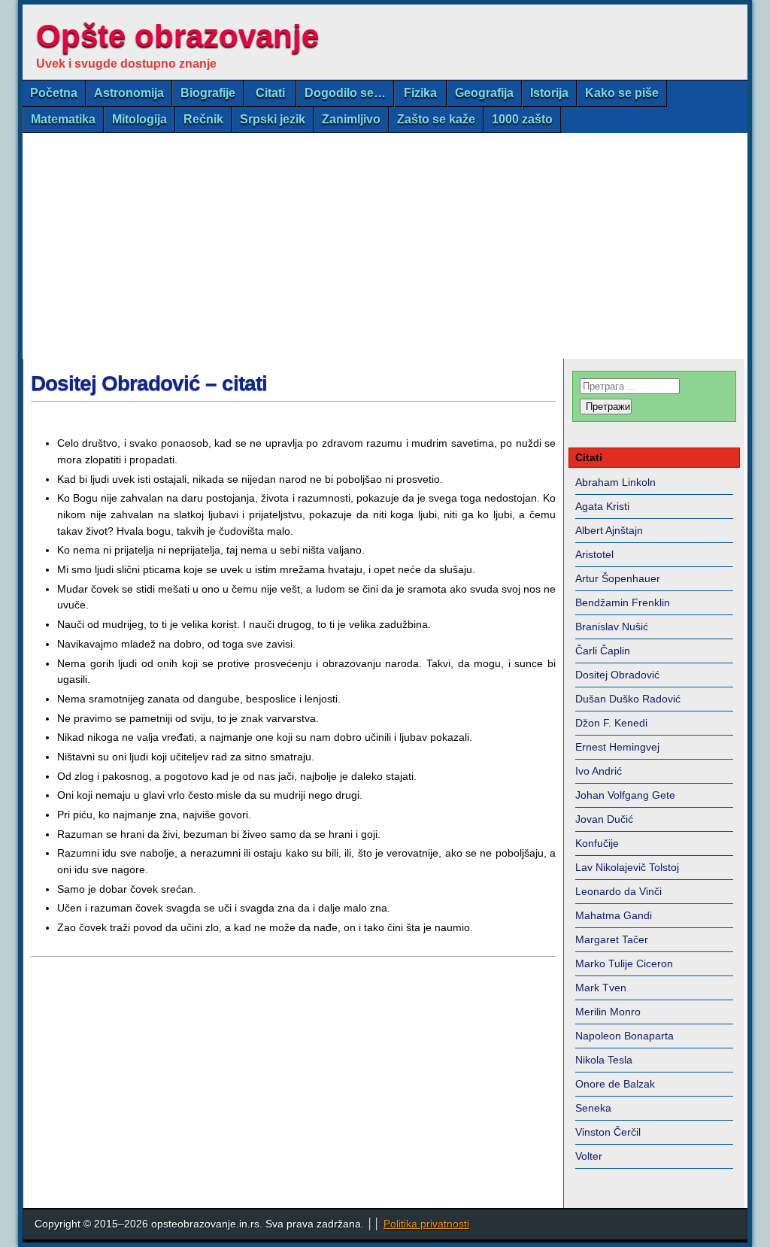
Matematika (63, 119)
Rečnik (203, 119)
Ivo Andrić (598, 771)
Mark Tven (600, 988)
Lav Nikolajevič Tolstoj (627, 867)
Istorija (549, 92)
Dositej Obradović (617, 675)
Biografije (207, 92)
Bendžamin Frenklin (622, 602)
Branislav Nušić (611, 626)
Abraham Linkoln (615, 482)
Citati (270, 92)
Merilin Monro (608, 1012)
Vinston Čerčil (608, 1132)
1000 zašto (522, 119)
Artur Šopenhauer (617, 578)
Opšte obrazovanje (177, 35)
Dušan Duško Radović (628, 699)
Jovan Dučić (604, 819)
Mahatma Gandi (613, 915)
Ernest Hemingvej (617, 747)
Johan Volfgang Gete (625, 795)
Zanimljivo (351, 119)
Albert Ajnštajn (609, 530)
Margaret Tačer (611, 939)
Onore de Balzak (615, 1084)
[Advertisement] (385, 246)
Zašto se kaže (436, 119)
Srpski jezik (272, 119)
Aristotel (594, 554)
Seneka (593, 1108)
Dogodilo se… (345, 92)
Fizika (420, 92)
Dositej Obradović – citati (149, 383)
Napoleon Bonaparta (624, 1036)
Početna (53, 92)
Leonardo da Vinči (618, 891)
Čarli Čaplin (602, 651)
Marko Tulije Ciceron (624, 963)
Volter (588, 1156)
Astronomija (129, 92)
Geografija (484, 92)
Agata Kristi (602, 506)
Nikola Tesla (603, 1060)
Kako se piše (622, 92)
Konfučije (597, 843)
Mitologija (139, 119)
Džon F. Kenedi (611, 723)
